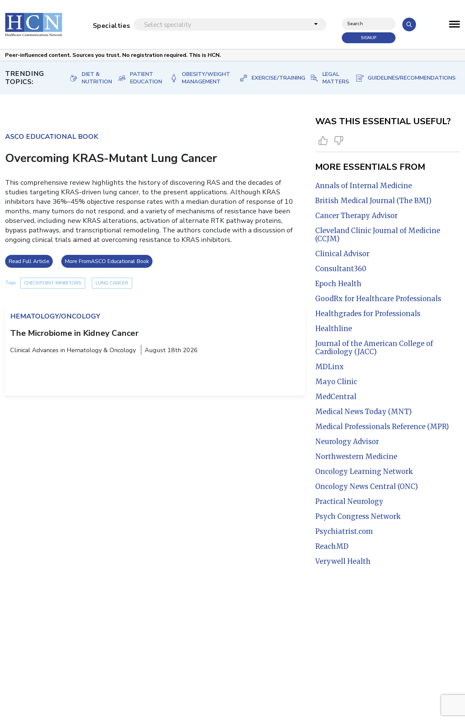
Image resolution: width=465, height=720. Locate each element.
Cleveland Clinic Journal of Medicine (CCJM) (377, 234)
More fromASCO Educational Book (107, 261)
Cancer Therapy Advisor (356, 215)
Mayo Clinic (336, 381)
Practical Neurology (349, 501)
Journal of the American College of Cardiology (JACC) (374, 347)
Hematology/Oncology (55, 316)
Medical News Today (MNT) (363, 411)
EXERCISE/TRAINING (274, 78)
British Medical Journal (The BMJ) (373, 200)
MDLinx (329, 366)
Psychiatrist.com (344, 531)
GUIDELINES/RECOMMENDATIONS (407, 78)
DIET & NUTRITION (93, 77)
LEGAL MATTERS (331, 77)
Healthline (333, 328)
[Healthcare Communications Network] (33, 24)
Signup (368, 37)
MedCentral (335, 396)
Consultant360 (340, 268)
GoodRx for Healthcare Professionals (378, 298)
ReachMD (332, 546)
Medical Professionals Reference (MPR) (382, 426)
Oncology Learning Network (364, 471)
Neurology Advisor (347, 441)
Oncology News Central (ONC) (366, 486)
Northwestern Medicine (356, 456)
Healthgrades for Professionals (367, 313)
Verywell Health (343, 561)
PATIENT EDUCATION (143, 77)
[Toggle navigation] (454, 26)
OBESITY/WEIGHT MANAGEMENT (203, 77)
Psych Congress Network (358, 516)
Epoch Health (338, 283)
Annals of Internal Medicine (363, 185)
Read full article (29, 261)
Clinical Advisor (342, 253)
